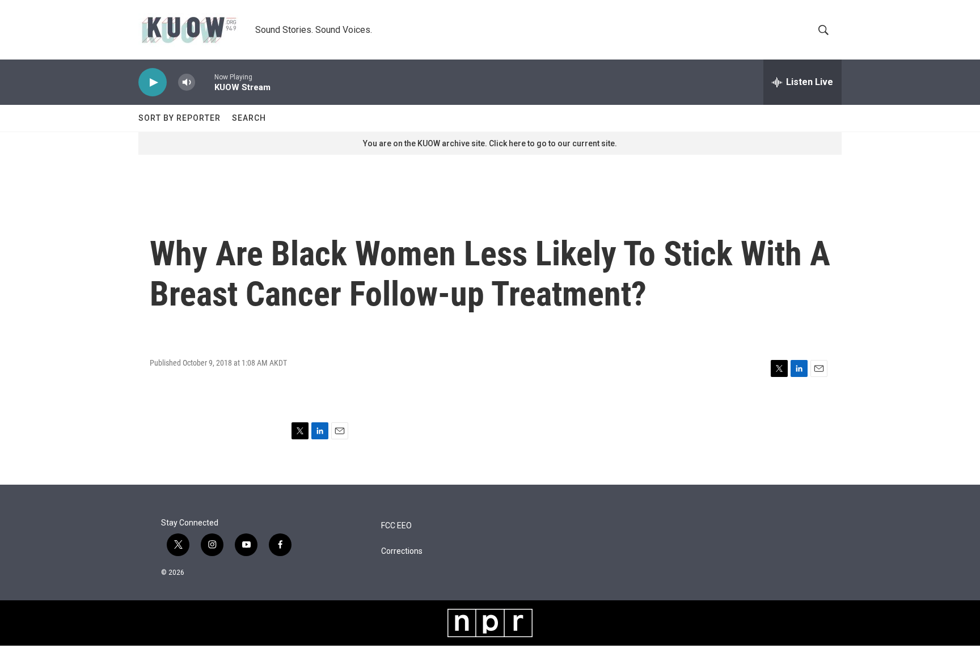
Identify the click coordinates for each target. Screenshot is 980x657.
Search (249, 117)
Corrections (402, 551)
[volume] (186, 82)
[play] (152, 82)
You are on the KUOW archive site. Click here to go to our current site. (490, 143)
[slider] (204, 82)
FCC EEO (396, 526)
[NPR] (490, 623)
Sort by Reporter (179, 117)
